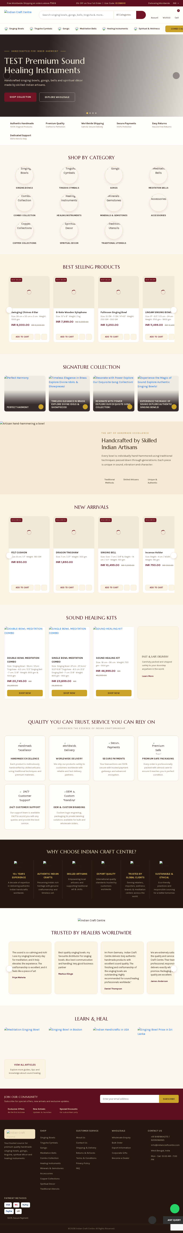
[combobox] (76, 15)
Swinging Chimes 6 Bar (24, 312)
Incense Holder (154, 552)
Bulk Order (117, 1142)
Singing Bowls (16, 28)
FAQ (78, 1168)
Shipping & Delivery (86, 1147)
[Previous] (9, 310)
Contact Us (81, 1142)
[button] (125, 15)
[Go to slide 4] (96, 113)
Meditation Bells (88, 28)
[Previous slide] (6, 75)
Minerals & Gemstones (52, 1168)
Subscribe (169, 1099)
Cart (177, 14)
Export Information (121, 1147)
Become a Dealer (120, 1158)
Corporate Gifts (119, 1153)
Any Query (174, 1220)
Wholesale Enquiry (121, 1137)
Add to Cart (22, 337)
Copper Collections (50, 1178)
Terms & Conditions (86, 1158)
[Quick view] (37, 337)
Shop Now (25, 693)
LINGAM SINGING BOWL (158, 312)
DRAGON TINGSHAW (67, 552)
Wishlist (166, 18)
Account (154, 18)
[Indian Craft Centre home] (17, 15)
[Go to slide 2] (90, 113)
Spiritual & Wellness (149, 28)
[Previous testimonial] (9, 968)
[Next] (173, 310)
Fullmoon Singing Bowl (114, 312)
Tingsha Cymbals (43, 28)
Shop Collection (20, 97)
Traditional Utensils (50, 1189)
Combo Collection (49, 1158)
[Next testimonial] (173, 968)
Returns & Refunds (85, 1153)
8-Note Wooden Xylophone (71, 312)
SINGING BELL (108, 552)
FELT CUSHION (19, 552)
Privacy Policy (83, 1163)
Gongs (66, 28)
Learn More (148, 676)
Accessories (46, 1173)
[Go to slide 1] (87, 113)
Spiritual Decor (47, 1184)
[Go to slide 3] (93, 113)
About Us (80, 1137)
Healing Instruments (117, 28)
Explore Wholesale (57, 97)
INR (174, 3)
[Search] (141, 15)
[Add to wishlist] (44, 337)
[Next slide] (176, 75)
